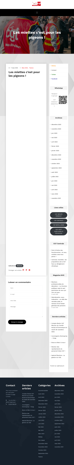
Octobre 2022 (42, 450)
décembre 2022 (56, 155)
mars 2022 (54, 194)
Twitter (53, 74)
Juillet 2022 (41, 417)
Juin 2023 (41, 423)
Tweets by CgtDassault (57, 366)
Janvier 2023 (42, 413)
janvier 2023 (55, 150)
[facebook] (23, 270)
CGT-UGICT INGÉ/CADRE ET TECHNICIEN (58, 231)
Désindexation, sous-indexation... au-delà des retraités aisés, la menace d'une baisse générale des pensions (59, 301)
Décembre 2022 (42, 400)
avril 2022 (54, 189)
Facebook (54, 79)
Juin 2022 (41, 420)
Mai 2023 (41, 430)
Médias (53, 65)
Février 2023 (42, 410)
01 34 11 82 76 (12, 404)
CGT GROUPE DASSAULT (58, 215)
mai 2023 (54, 137)
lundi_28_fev (12, 265)
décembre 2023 (56, 124)
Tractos (31, 68)
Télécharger (19, 265)
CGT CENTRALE (58, 220)
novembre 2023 (56, 129)
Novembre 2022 (43, 443)
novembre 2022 (56, 159)
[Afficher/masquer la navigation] (37, 12)
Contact (53, 70)
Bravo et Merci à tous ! (58, 342)
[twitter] (26, 270)
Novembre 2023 (43, 447)
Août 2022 (41, 394)
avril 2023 (54, 142)
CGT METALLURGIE (58, 225)
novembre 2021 (56, 198)
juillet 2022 (54, 176)
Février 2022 (42, 407)
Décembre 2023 (42, 404)
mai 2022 (54, 185)
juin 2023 (54, 133)
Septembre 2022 (43, 453)
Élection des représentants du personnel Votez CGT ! (58, 349)
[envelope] (29, 270)
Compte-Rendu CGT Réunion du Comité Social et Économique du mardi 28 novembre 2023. (59, 327)
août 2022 (54, 172)
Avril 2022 (41, 397)
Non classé (41, 440)
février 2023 (55, 146)
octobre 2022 (55, 163)
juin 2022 (54, 181)
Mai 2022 (41, 427)
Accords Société (43, 390)
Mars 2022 (25, 68)
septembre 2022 (56, 168)
